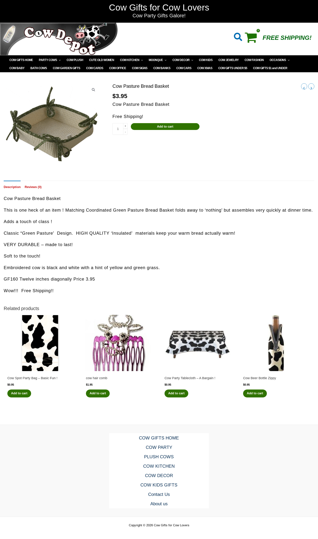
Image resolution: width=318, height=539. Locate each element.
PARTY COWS (48, 60)
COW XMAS (204, 68)
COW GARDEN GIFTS (66, 68)
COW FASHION (254, 60)
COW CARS (183, 68)
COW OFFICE (117, 68)
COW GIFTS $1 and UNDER (270, 68)
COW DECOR (181, 60)
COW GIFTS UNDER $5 (232, 68)
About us (159, 503)
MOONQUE (156, 60)
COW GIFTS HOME (21, 60)
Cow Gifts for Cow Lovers (159, 7)
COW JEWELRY (228, 60)
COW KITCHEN (129, 60)
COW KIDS (206, 60)
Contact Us (159, 494)
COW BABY (16, 68)
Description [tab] (12, 187)
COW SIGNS (139, 68)
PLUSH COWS (159, 456)
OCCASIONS (278, 60)
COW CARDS (94, 68)
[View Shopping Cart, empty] (252, 39)
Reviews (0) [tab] (33, 187)
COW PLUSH (75, 60)
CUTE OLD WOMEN (101, 60)
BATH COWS (38, 68)
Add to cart (165, 126)
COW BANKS (161, 68)
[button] (238, 38)
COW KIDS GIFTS (158, 484)
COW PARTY (159, 447)
